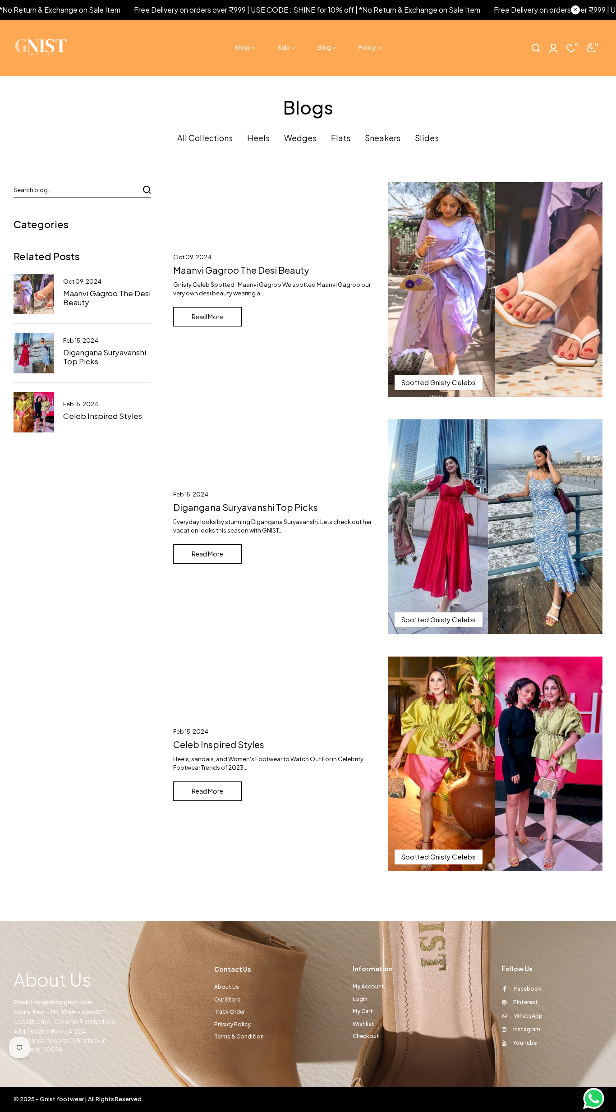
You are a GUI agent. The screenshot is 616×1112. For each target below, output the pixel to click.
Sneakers (382, 138)
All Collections (205, 138)
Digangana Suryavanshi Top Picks (104, 357)
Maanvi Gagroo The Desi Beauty (107, 298)
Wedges (300, 138)
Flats (340, 138)
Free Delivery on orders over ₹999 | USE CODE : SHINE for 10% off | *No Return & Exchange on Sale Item (281, 9)
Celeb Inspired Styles (102, 415)
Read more (207, 316)
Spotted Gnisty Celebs (438, 382)
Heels (258, 138)
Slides (427, 138)
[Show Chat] (596, 1098)
